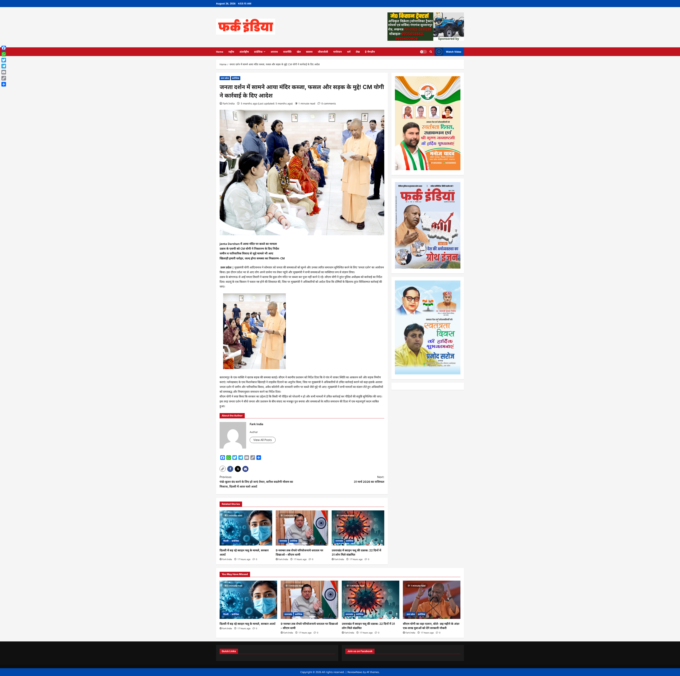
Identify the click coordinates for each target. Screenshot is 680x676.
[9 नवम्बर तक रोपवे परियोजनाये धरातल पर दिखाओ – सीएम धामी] (302, 528)
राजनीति (287, 51)
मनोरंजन (337, 51)
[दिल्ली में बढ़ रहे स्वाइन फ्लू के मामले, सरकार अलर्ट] (246, 528)
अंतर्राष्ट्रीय (244, 51)
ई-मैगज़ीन (370, 51)
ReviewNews (354, 672)
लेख (358, 51)
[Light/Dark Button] (423, 51)
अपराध (274, 51)
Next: (369, 479)
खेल (299, 51)
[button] (223, 469)
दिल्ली (226, 540)
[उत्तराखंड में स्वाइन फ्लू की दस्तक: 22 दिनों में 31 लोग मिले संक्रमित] (358, 528)
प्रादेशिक (258, 51)
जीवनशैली (323, 51)
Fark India (229, 103)
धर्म (348, 51)
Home (219, 51)
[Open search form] (431, 51)
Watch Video (453, 51)
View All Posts (262, 440)
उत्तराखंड (283, 540)
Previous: (256, 481)
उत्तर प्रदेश (225, 78)
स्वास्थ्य (309, 51)
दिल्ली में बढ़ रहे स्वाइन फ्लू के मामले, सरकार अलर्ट (248, 623)
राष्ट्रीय (231, 51)
